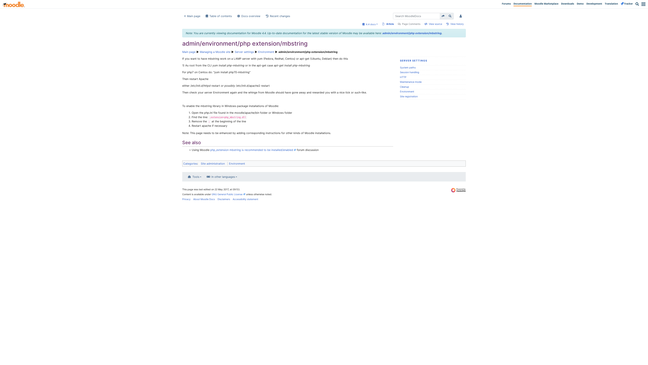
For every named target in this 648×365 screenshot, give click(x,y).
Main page (193, 16)
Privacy (186, 199)
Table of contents (220, 16)
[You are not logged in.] (461, 16)
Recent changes (280, 16)
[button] (643, 4)
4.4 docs (370, 24)
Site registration (409, 96)
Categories (190, 163)
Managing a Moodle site (215, 52)
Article (390, 23)
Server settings (244, 52)
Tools (195, 176)
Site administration (213, 163)
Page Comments (411, 23)
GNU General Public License (227, 194)
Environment (266, 52)
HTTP (403, 77)
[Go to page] (443, 16)
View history (457, 23)
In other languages (223, 176)
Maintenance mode (411, 81)
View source (435, 23)
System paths (408, 67)
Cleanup (404, 86)
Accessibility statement (245, 199)
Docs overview (250, 16)
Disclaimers (224, 199)
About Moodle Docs (204, 199)
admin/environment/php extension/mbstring (411, 33)
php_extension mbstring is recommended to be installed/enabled (251, 150)
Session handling (409, 72)
